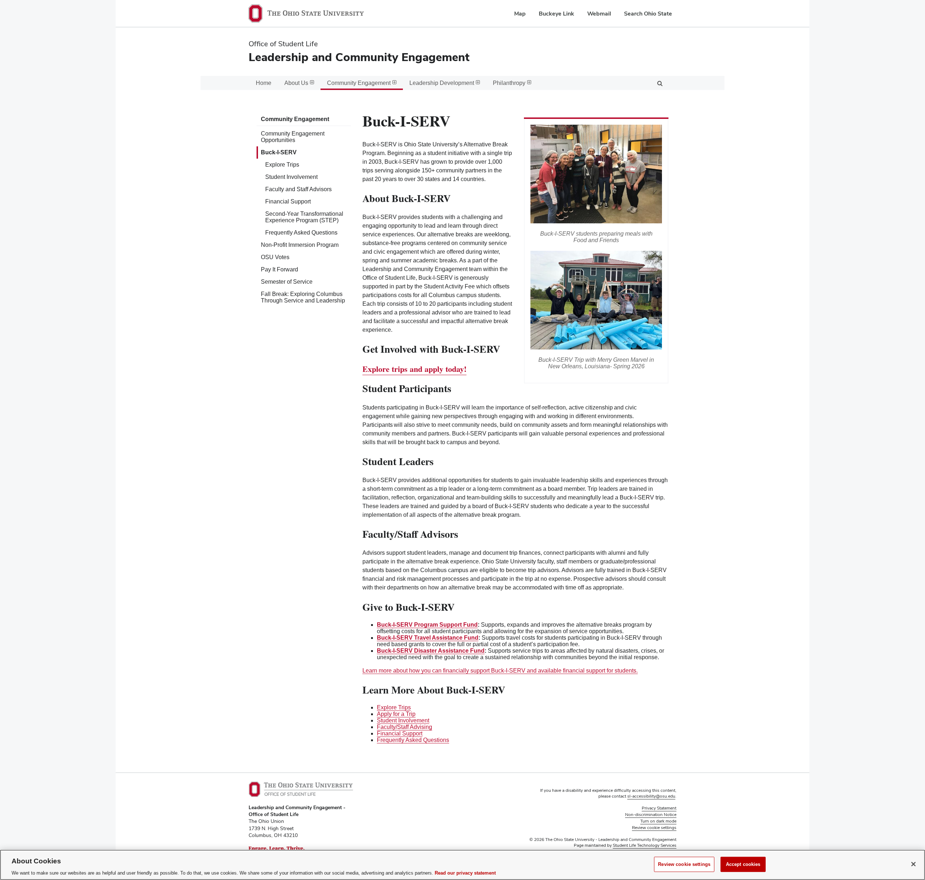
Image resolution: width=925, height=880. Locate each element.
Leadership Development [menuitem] (441, 83)
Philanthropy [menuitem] (509, 83)
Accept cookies (743, 864)
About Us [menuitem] (296, 83)
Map (520, 13)
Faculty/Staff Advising (404, 727)
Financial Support (288, 201)
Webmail (599, 13)
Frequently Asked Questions (301, 232)
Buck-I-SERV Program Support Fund (427, 625)
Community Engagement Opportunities (292, 136)
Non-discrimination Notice (650, 814)
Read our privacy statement (465, 872)
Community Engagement (295, 119)
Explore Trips (282, 165)
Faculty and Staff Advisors (298, 189)
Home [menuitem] (263, 83)
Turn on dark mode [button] (658, 821)
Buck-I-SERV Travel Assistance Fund (427, 638)
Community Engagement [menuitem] (359, 83)
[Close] (913, 864)
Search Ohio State (648, 13)
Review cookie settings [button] (654, 827)
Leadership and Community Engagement (359, 57)
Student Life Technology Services (644, 845)
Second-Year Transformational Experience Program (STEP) (304, 217)
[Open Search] (659, 83)
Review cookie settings (684, 864)
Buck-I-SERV (279, 152)
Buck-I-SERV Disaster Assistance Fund (431, 651)
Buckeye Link (556, 13)
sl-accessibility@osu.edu (651, 796)
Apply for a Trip (396, 714)
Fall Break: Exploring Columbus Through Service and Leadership (303, 297)
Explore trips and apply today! (414, 369)
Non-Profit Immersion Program (300, 245)
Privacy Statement (659, 808)
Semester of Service (287, 282)
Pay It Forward (279, 269)
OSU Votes (275, 257)
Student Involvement (291, 177)
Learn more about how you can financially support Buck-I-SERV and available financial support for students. (500, 670)
